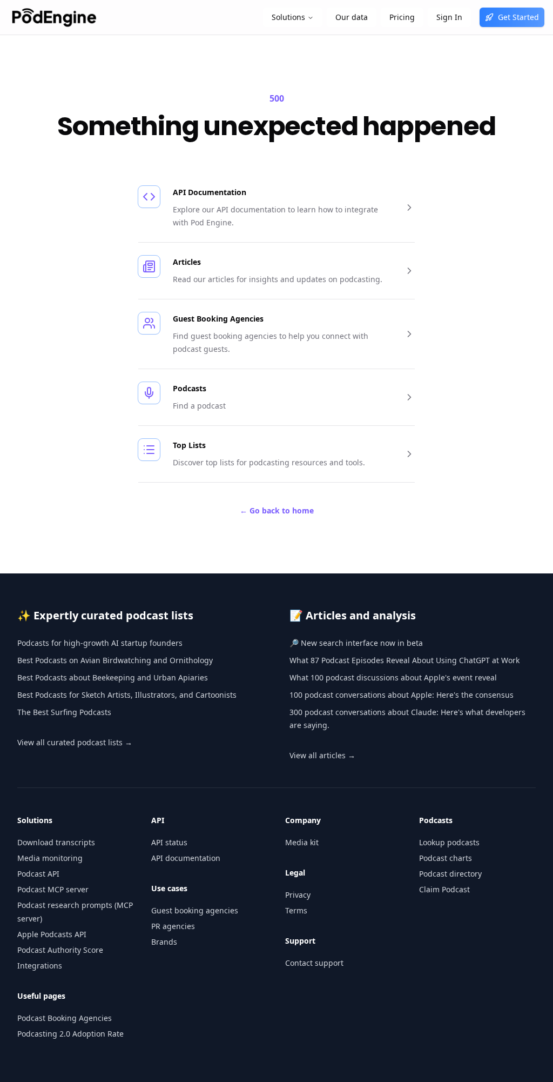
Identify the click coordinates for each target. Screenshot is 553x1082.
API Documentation (209, 192)
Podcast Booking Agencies (64, 1018)
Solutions (288, 17)
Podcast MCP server (53, 889)
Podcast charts (445, 858)
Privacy (298, 895)
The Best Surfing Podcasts (64, 712)
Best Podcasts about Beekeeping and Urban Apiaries (112, 677)
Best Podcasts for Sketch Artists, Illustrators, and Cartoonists (127, 695)
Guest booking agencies (194, 910)
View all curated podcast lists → (74, 742)
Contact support (314, 963)
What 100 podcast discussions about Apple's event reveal (393, 677)
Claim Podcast (444, 889)
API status (169, 842)
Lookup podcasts (449, 842)
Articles (187, 262)
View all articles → (322, 755)
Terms (296, 910)
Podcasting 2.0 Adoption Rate (70, 1033)
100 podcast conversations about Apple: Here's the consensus (401, 695)
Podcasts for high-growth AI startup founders (100, 643)
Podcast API (38, 874)
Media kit (302, 842)
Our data (351, 17)
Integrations (39, 965)
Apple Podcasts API (51, 934)
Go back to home (277, 510)
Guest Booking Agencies (218, 318)
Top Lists (189, 445)
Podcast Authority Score (60, 950)
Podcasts (189, 388)
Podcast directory (450, 874)
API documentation (185, 858)
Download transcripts (56, 842)
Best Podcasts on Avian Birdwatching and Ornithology (115, 660)
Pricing (402, 17)
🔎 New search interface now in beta (356, 643)
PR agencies (173, 926)
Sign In (449, 17)
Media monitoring (50, 858)
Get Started (518, 17)
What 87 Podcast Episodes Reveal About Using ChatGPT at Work (404, 660)
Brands (164, 942)
